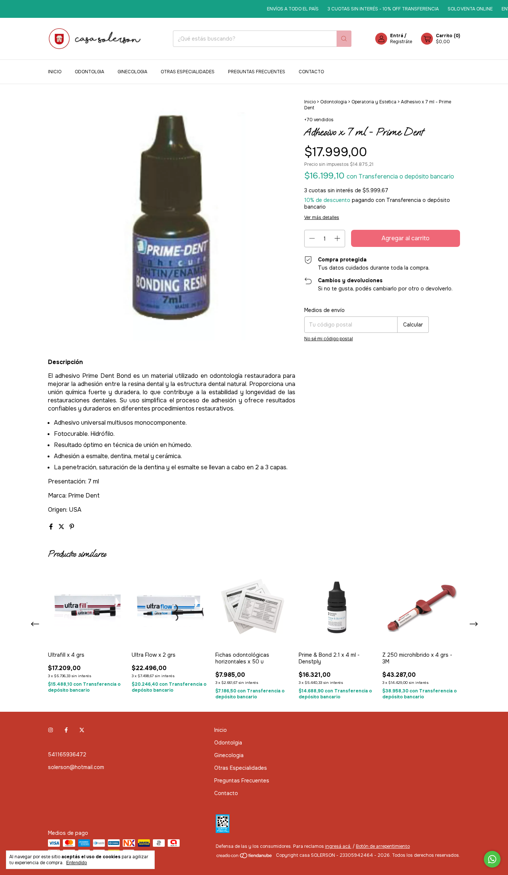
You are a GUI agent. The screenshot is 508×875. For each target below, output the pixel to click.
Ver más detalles (321, 218)
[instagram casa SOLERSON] (50, 730)
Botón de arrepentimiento (383, 846)
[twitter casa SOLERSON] (81, 730)
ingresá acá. (338, 846)
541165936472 (67, 754)
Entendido (76, 862)
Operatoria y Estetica (373, 102)
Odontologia (333, 102)
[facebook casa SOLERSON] (66, 730)
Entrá (396, 36)
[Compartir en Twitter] (62, 527)
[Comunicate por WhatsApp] (492, 859)
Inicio (54, 72)
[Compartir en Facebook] (51, 527)
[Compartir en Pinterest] (72, 527)
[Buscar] (344, 38)
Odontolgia (89, 72)
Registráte (401, 42)
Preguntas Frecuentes (256, 72)
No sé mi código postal (328, 339)
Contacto (311, 72)
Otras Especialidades (188, 72)
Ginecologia (132, 72)
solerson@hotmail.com (76, 767)
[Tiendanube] (244, 857)
